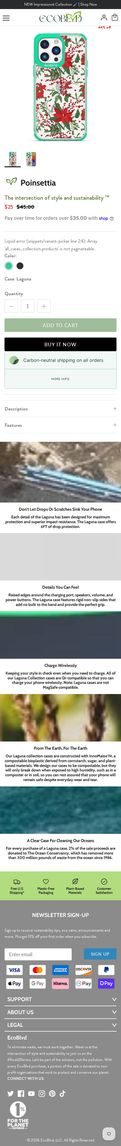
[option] (60, 86)
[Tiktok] (62, 1093)
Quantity (14, 293)
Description (16, 408)
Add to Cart (61, 325)
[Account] (102, 17)
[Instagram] (42, 1093)
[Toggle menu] (6, 18)
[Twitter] (10, 1093)
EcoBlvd (47, 1140)
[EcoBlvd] (60, 17)
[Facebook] (21, 1093)
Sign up (100, 953)
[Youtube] (31, 1093)
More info (60, 378)
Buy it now (60, 344)
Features (13, 425)
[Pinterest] (52, 1093)
